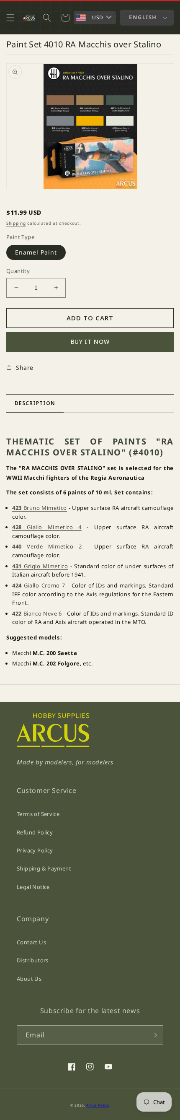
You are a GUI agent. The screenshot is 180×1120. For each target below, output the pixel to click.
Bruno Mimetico (39, 508)
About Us (29, 978)
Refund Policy (35, 832)
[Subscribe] (153, 1035)
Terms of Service (38, 814)
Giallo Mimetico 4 (47, 527)
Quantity (18, 271)
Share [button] (24, 368)
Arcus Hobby (98, 1105)
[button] (10, 17)
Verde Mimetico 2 (47, 546)
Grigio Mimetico (40, 566)
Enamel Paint (36, 252)
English (143, 17)
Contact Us (31, 942)
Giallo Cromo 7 (38, 585)
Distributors (33, 960)
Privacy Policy (35, 850)
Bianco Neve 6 (37, 613)
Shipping (16, 223)
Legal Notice (33, 887)
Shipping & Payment (44, 868)
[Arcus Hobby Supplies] (53, 744)
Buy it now (90, 342)
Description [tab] (35, 403)
